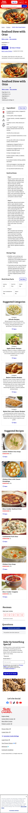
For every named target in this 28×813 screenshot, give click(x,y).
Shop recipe (22, 108)
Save (5, 47)
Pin (3, 113)
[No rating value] (5, 37)
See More (22, 279)
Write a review (5, 39)
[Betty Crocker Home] (4, 2)
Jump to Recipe (16, 47)
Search (24, 6)
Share (3, 120)
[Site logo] (8, 711)
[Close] (26, 796)
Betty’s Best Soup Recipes (18, 27)
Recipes (8, 27)
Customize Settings (14, 810)
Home (3, 27)
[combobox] (12, 6)
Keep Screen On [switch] (3, 125)
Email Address (7, 658)
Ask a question (13, 39)
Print (3, 117)
